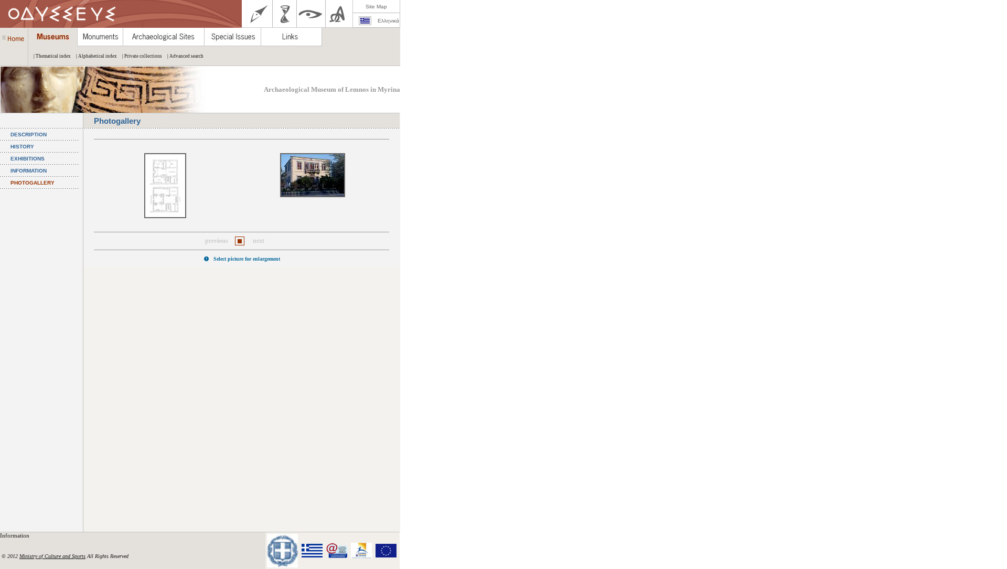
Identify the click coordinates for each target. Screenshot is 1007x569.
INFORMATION (28, 171)
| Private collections (142, 56)
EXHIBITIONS (27, 159)
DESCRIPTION (28, 134)
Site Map (376, 6)
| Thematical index (52, 56)
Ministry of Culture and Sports (52, 556)
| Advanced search (185, 56)
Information (15, 535)
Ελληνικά (388, 21)
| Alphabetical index (96, 56)
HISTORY (22, 146)
